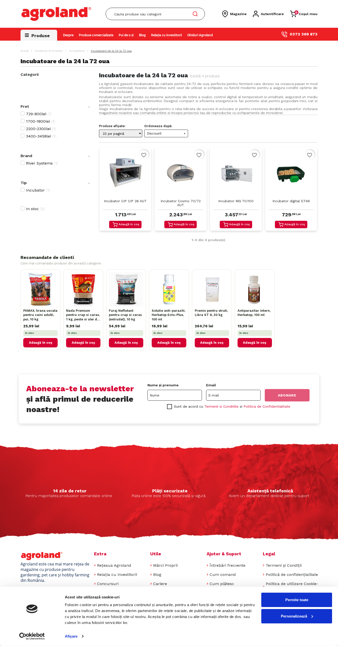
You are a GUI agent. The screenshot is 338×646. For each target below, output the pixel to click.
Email (211, 385)
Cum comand (223, 574)
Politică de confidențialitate (292, 574)
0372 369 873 (303, 34)
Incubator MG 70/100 (236, 201)
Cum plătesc (222, 583)
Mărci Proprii (165, 565)
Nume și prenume (163, 385)
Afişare (71, 636)
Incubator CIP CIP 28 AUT (125, 201)
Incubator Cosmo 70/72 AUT (181, 203)
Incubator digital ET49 (291, 201)
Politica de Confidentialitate (266, 406)
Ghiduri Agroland (200, 35)
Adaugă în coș (129, 224)
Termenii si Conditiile (221, 406)
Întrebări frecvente (227, 565)
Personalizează (294, 616)
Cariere (160, 583)
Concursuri (108, 583)
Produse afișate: (112, 126)
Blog (142, 35)
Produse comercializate (96, 35)
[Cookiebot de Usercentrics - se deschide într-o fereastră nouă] (32, 636)
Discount (167, 133)
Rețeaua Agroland (114, 565)
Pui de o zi (126, 35)
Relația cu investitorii (166, 35)
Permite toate (296, 600)
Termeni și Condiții (284, 565)
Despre (68, 35)
